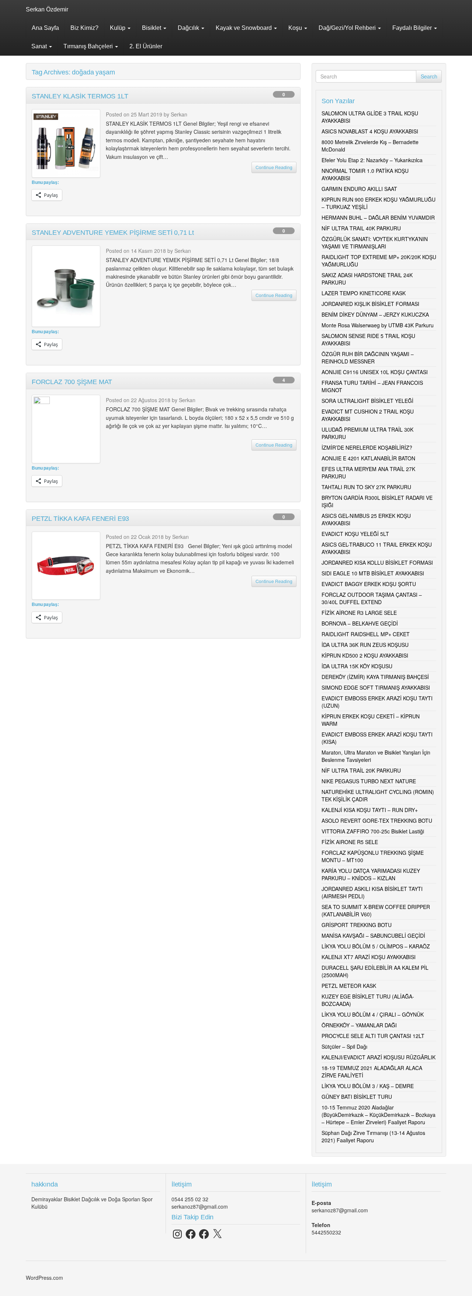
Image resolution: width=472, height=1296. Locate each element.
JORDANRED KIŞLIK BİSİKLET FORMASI (370, 303)
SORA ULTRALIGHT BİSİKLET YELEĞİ (367, 400)
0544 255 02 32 (189, 1199)
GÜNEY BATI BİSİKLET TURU (357, 1096)
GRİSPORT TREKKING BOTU (357, 925)
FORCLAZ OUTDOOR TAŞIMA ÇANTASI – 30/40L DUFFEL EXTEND (372, 598)
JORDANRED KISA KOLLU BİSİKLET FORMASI (377, 562)
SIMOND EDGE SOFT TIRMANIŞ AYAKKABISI (376, 687)
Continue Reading (274, 167)
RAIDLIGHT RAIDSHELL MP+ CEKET (366, 634)
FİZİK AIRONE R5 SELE (350, 842)
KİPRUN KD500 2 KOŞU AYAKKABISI (365, 655)
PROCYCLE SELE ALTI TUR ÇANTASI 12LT (373, 1035)
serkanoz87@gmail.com (199, 1206)
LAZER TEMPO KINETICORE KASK (364, 293)
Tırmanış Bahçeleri (88, 46)
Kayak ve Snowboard (244, 28)
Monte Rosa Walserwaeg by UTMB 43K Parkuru (378, 325)
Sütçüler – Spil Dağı (344, 1046)
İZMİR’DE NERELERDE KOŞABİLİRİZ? (367, 447)
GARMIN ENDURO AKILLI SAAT (359, 188)
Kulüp (118, 28)
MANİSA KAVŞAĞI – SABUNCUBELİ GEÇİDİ (373, 935)
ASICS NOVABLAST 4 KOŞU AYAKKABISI (370, 131)
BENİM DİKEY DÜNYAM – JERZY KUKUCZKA (375, 314)
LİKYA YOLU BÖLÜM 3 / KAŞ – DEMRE (368, 1086)
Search (429, 76)
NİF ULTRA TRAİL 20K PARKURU (361, 770)
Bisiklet (152, 28)
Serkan (179, 114)
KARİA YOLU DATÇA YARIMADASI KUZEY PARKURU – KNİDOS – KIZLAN (371, 874)
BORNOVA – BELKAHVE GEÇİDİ (360, 623)
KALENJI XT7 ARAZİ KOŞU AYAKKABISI (369, 957)
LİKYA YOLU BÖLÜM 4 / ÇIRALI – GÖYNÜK (373, 1014)
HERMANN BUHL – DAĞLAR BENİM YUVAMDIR (378, 217)
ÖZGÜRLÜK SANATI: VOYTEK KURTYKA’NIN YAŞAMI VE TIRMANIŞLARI (375, 242)
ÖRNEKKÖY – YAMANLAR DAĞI (359, 1025)
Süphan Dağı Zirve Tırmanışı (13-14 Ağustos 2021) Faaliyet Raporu (373, 1136)
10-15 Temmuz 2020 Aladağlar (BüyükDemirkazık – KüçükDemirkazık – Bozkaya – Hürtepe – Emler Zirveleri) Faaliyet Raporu (378, 1115)
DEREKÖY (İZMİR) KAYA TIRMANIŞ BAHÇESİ (375, 676)
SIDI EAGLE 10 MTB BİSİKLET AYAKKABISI (373, 573)
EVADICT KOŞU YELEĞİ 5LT (355, 533)
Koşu (295, 28)
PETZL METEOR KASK (349, 985)
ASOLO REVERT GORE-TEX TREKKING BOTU (377, 820)
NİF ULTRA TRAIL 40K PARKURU (361, 228)
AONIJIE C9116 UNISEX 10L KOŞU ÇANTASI (375, 372)
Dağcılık (189, 28)
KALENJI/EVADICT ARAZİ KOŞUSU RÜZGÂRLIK (378, 1057)
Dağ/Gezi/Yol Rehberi (348, 28)
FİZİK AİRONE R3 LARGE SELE (359, 612)
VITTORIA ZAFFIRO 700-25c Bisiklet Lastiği (373, 831)
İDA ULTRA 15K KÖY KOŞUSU (357, 666)
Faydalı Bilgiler (412, 28)
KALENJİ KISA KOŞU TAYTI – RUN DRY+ (370, 810)
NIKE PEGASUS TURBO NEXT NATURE (369, 781)
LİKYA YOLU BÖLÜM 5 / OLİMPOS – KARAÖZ (376, 946)
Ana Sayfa (45, 28)
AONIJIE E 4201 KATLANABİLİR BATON (368, 458)
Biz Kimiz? (84, 28)
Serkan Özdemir (47, 9)
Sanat (39, 46)
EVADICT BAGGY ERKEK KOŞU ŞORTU (369, 584)
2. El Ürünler (145, 46)
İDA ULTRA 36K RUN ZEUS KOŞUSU (365, 644)
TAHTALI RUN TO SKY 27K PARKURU (366, 487)
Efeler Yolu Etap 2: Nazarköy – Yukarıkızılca (372, 160)
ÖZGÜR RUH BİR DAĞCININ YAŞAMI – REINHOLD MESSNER (368, 357)
